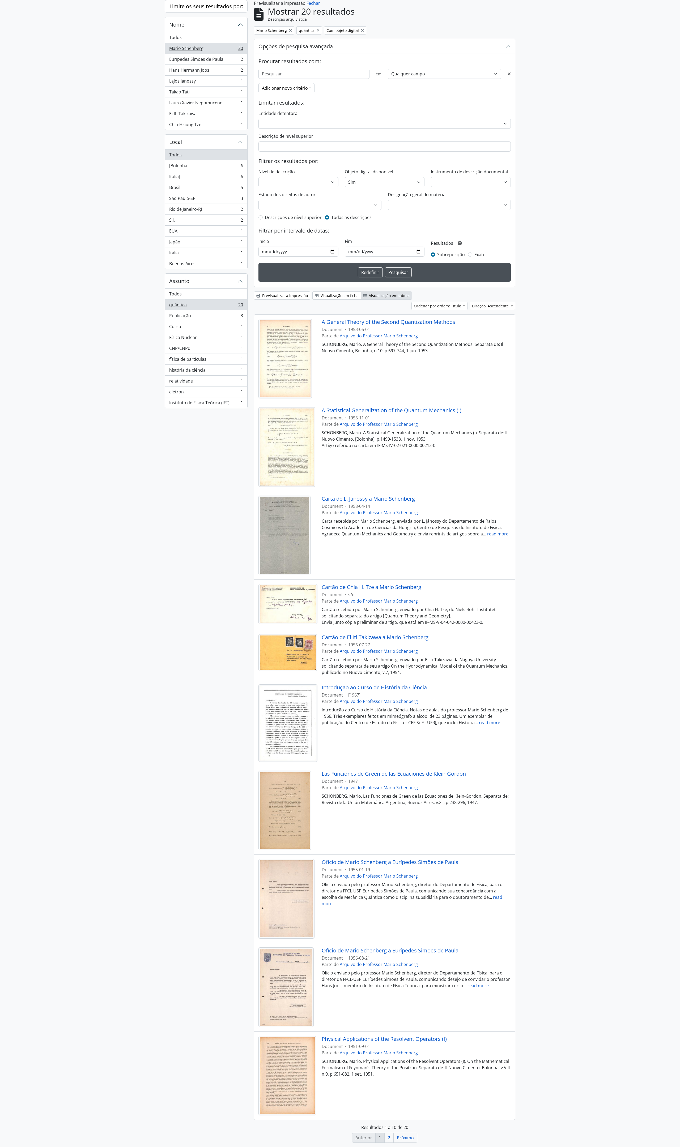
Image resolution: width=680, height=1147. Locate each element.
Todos (175, 37)
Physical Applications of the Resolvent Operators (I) (384, 1039)
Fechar (313, 3)
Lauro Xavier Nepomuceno (206, 104)
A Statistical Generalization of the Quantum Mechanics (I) (391, 410)
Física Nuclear (206, 338)
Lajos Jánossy (206, 82)
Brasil (206, 188)
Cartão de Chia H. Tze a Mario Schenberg (371, 587)
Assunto (179, 281)
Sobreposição (451, 254)
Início (263, 241)
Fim (348, 241)
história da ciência (206, 371)
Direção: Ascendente (491, 305)
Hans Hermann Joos (206, 71)
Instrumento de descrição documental (469, 172)
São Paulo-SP (206, 199)
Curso (206, 328)
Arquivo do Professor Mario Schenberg (379, 336)
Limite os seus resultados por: (206, 6)
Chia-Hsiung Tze (206, 126)
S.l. (206, 221)
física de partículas (206, 360)
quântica (206, 306)
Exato (480, 254)
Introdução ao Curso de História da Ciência (374, 687)
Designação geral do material (417, 194)
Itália (206, 254)
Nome (176, 24)
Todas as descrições (351, 217)
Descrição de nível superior (285, 136)
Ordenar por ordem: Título (438, 305)
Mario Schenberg (206, 49)
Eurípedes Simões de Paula (206, 60)
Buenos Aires (206, 265)
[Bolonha (206, 167)
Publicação (206, 317)
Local (175, 141)
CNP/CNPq (206, 349)
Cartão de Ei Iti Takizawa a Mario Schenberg (375, 637)
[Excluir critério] (509, 74)
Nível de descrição (276, 172)
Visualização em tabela (389, 295)
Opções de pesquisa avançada (295, 46)
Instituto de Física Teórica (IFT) (206, 404)
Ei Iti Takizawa (206, 115)
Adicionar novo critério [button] (285, 88)
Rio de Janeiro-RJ (206, 210)
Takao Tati (206, 93)
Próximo (405, 1138)
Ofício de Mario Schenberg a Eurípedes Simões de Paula (390, 862)
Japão (206, 243)
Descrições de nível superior (293, 217)
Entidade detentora (278, 113)
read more (497, 534)
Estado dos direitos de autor (287, 194)
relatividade (206, 382)
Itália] (206, 178)
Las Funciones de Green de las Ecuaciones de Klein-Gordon (394, 774)
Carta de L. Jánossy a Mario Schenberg (368, 499)
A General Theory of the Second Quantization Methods (388, 322)
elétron (206, 393)
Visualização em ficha (339, 295)
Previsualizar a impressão (284, 295)
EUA (206, 232)
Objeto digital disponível (369, 172)
